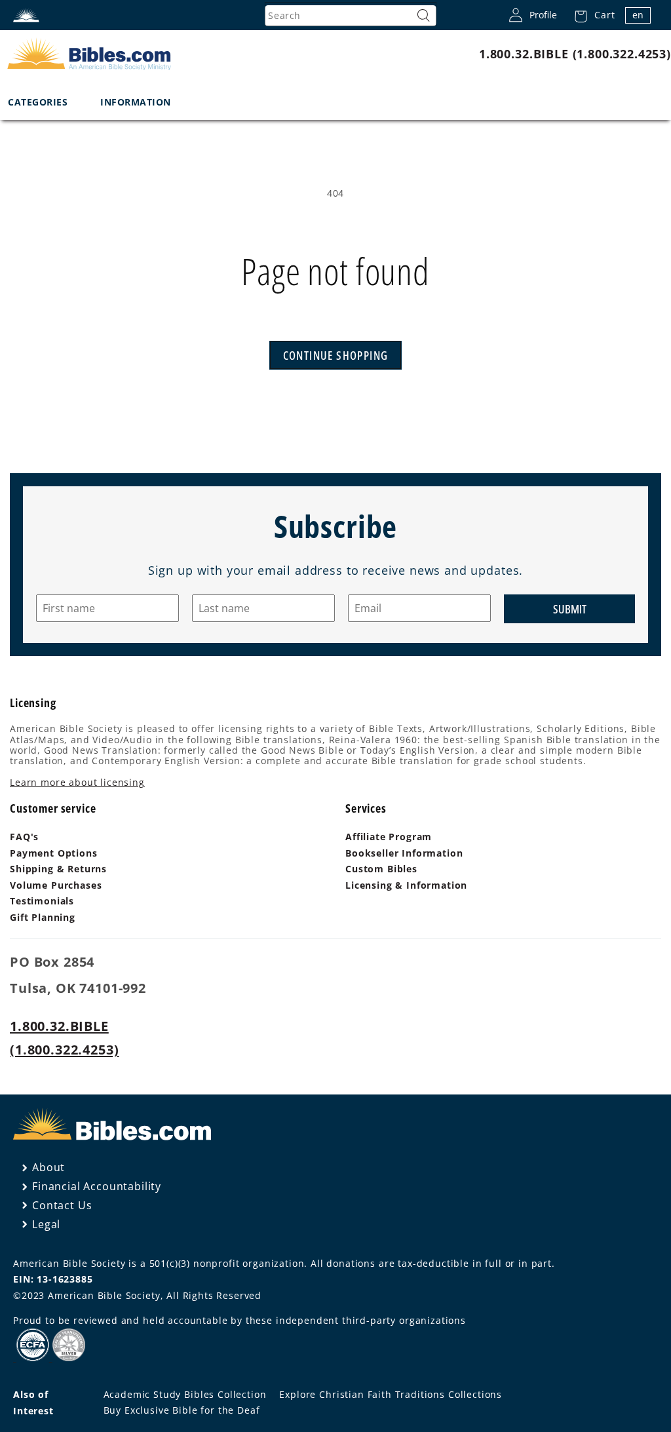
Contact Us (62, 1205)
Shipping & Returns (58, 868)
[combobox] (350, 15)
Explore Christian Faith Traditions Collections (390, 1394)
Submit (569, 609)
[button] (591, 15)
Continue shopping (336, 355)
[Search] (423, 15)
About (48, 1167)
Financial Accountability (96, 1186)
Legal (46, 1224)
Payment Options (54, 853)
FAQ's (24, 836)
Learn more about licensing (77, 782)
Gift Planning (42, 917)
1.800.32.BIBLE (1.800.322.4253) (575, 54)
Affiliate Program (388, 836)
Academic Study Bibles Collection (185, 1394)
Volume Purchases (56, 885)
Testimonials (42, 901)
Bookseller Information (404, 853)
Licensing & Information (406, 885)
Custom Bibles (381, 868)
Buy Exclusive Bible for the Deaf (182, 1410)
